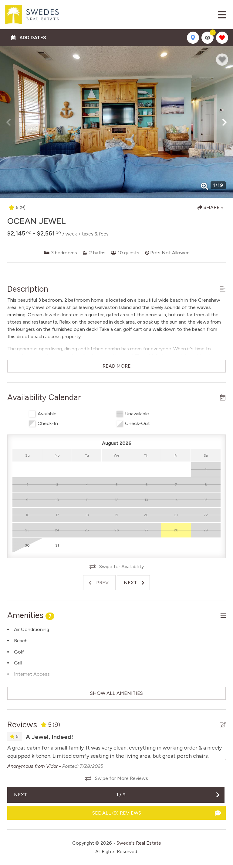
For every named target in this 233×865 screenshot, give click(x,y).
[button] (8, 122)
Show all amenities (116, 693)
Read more (117, 366)
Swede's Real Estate (138, 843)
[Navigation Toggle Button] (222, 15)
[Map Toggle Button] (193, 38)
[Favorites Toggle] (222, 38)
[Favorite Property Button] (222, 59)
